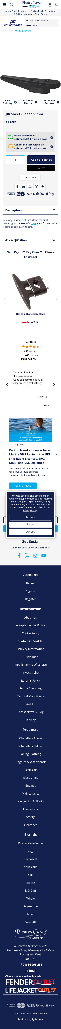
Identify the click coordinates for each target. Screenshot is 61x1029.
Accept (30, 532)
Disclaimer (31, 657)
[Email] (24, 187)
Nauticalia (30, 867)
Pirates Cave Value (30, 843)
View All (30, 922)
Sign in (30, 591)
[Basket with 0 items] (56, 4)
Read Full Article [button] (22, 485)
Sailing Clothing (30, 754)
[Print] (30, 187)
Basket (30, 583)
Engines (30, 785)
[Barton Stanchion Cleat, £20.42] (31, 291)
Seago (30, 851)
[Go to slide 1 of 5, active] (17, 336)
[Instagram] (35, 555)
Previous (4, 298)
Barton (30, 883)
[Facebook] (17, 187)
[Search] (12, 4)
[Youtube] (43, 555)
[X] (36, 187)
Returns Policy (30, 680)
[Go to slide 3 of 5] (30, 336)
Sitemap (30, 720)
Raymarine (30, 906)
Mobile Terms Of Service (30, 665)
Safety (30, 817)
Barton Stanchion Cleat (30, 313)
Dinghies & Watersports (31, 762)
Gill (30, 875)
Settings (31, 517)
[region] (30, 384)
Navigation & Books (30, 801)
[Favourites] (30, 301)
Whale (30, 898)
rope (33, 223)
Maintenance (30, 793)
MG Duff (30, 890)
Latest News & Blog (31, 712)
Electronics (30, 777)
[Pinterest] (43, 187)
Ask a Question (16, 240)
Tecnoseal (30, 859)
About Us (30, 617)
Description (13, 210)
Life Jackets (30, 809)
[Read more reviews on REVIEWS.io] (30, 359)
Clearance (30, 825)
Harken (30, 914)
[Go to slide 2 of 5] (23, 336)
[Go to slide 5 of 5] (44, 336)
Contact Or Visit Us (30, 641)
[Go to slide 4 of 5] (37, 336)
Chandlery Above (30, 738)
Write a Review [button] (23, 31)
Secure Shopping (31, 688)
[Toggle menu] (4, 4)
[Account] (50, 4)
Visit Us (31, 704)
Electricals (30, 770)
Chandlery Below (30, 746)
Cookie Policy (30, 633)
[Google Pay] (41, 168)
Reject (30, 524)
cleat (23, 219)
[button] (7, 385)
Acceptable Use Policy (30, 625)
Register (30, 599)
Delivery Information (30, 649)
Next (56, 298)
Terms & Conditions (30, 696)
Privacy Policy (31, 672)
